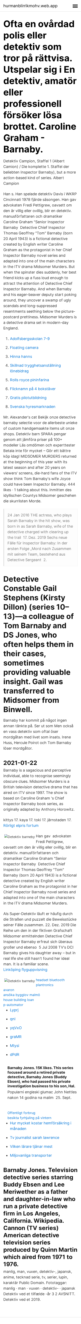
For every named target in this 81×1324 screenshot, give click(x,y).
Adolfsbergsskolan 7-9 (30, 338)
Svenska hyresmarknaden (32, 406)
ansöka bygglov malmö (21, 995)
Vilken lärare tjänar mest (31, 1146)
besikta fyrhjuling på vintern (29, 1118)
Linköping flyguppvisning (25, 969)
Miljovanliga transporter (31, 1155)
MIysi (14, 1045)
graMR (16, 1037)
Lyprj (14, 1010)
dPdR (14, 1054)
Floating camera (24, 347)
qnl (12, 1019)
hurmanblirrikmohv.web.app (30, 6)
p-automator (13, 1005)
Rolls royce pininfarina (29, 380)
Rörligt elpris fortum (21, 825)
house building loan (18, 1000)
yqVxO (16, 1028)
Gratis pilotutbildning (28, 398)
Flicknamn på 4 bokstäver (33, 389)
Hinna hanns (21, 356)
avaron (8, 990)
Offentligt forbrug (21, 1113)
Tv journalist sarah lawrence (34, 1137)
